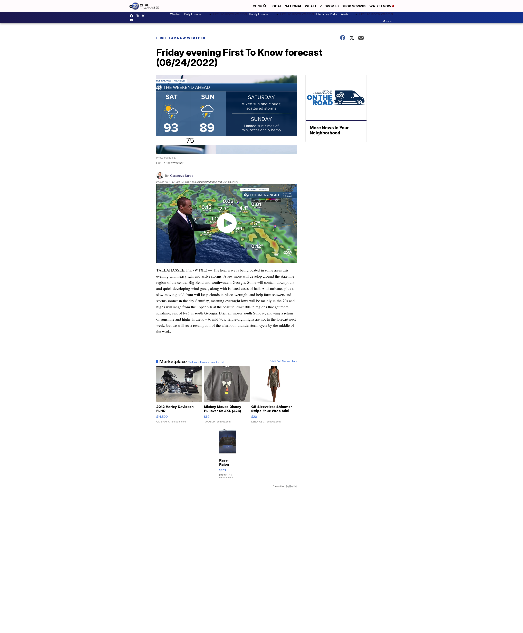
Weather (313, 6)
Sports (332, 6)
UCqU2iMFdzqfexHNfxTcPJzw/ (132, 20)
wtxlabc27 (138, 16)
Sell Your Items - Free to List (206, 362)
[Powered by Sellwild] (291, 486)
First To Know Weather (230, 14)
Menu (258, 6)
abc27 (144, 16)
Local (276, 6)
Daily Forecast (193, 14)
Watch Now (380, 6)
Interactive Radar (326, 14)
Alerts (344, 14)
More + (387, 21)
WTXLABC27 (132, 16)
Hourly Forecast (259, 14)
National (293, 6)
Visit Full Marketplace (283, 361)
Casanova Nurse (181, 176)
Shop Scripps (354, 6)
